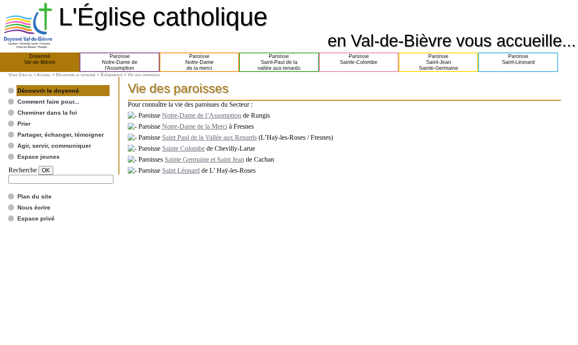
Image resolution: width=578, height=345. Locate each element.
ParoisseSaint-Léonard (518, 59)
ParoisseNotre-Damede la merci (199, 62)
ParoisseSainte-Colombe (358, 59)
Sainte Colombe (183, 148)
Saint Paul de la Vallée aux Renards (209, 137)
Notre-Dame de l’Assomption (201, 115)
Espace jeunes (38, 156)
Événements (112, 74)
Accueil (44, 74)
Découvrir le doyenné (76, 74)
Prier (23, 123)
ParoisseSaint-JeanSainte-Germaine (438, 62)
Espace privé (36, 218)
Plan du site (34, 196)
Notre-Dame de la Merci (194, 126)
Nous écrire (33, 207)
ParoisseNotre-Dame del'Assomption (120, 62)
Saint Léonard (181, 170)
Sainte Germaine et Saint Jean (204, 159)
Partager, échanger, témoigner (60, 134)
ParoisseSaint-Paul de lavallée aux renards (279, 62)
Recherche (22, 170)
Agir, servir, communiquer (54, 145)
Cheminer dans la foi (47, 112)
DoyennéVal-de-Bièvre (39, 59)
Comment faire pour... (48, 101)
